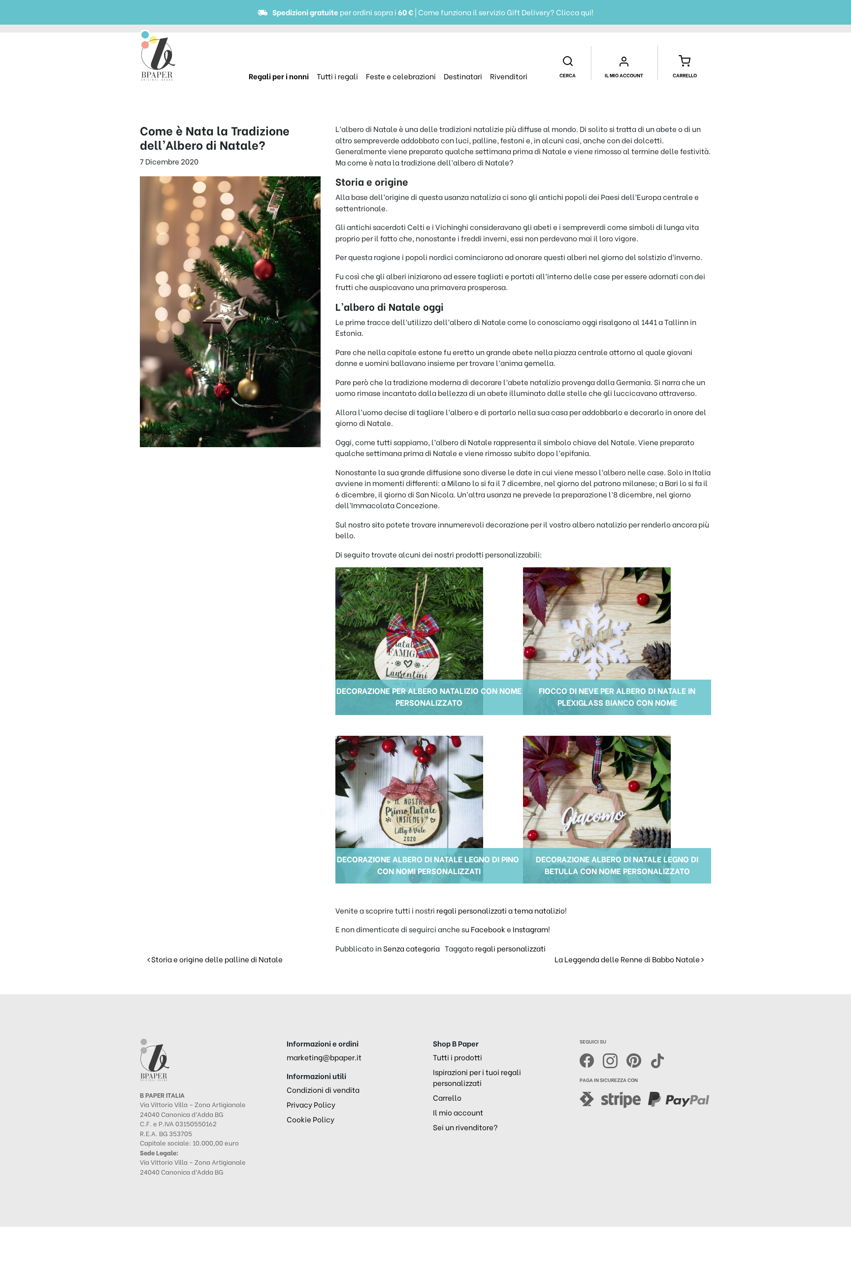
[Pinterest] (638, 1059)
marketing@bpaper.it (324, 1056)
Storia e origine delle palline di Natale (216, 958)
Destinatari (463, 75)
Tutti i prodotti (457, 1056)
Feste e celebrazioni (401, 75)
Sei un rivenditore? (465, 1126)
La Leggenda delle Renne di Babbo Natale (628, 958)
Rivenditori (508, 75)
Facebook (488, 928)
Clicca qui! (574, 11)
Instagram (530, 928)
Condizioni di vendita (323, 1089)
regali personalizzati (510, 948)
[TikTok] (657, 1059)
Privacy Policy (311, 1104)
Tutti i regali (337, 75)
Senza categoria (411, 948)
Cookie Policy (310, 1118)
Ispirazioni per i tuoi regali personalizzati (477, 1077)
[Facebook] (591, 1059)
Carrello (447, 1097)
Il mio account (458, 1112)
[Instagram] (614, 1059)
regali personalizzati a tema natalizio (500, 910)
